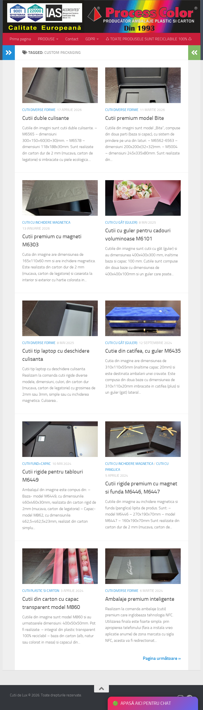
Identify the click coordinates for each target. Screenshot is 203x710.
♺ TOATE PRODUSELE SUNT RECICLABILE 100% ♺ (149, 39)
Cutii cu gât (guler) (121, 222)
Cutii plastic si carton (40, 591)
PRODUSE (46, 39)
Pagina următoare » (162, 658)
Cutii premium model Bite (134, 118)
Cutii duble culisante (45, 118)
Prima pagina (20, 39)
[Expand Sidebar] (8, 52)
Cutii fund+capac (36, 464)
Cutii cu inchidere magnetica (46, 222)
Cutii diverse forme (38, 110)
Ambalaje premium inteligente (139, 599)
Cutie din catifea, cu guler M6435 (143, 351)
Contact (71, 39)
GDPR (90, 39)
